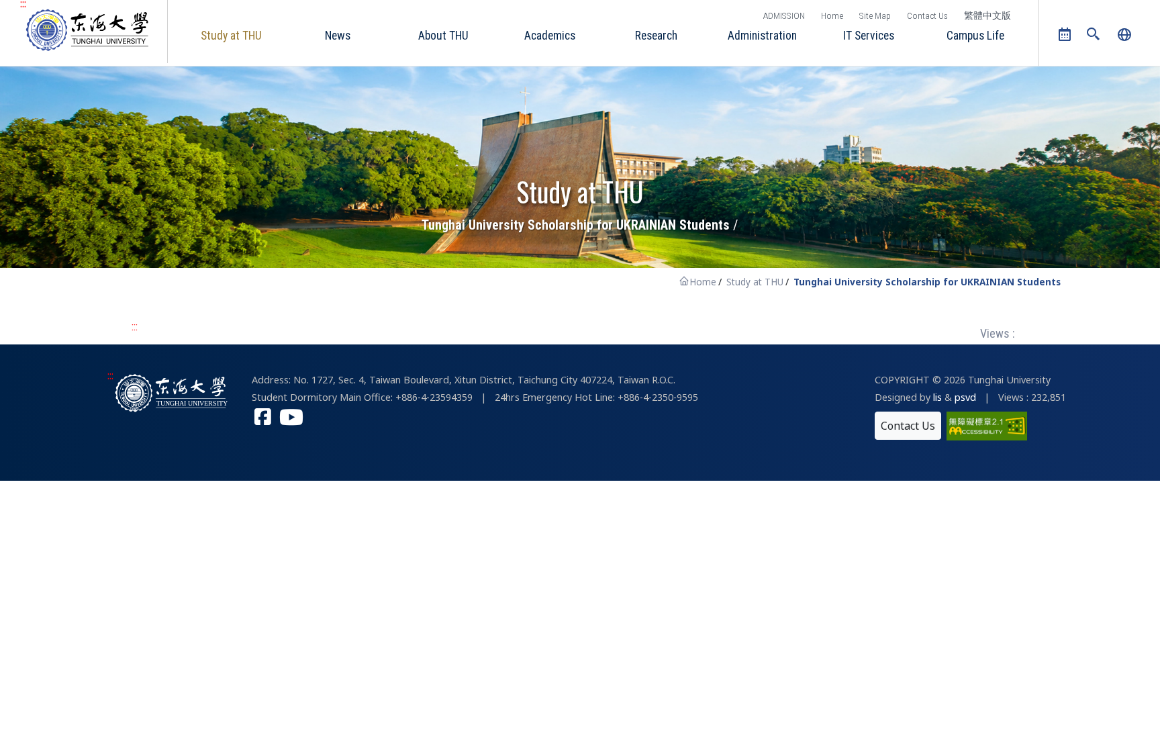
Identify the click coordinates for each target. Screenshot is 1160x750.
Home (832, 15)
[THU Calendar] (1065, 35)
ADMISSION (784, 15)
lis (937, 397)
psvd (965, 397)
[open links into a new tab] (987, 424)
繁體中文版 (987, 15)
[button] (1093, 35)
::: (135, 326)
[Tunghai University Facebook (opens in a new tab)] (262, 418)
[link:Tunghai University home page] (172, 392)
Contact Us (927, 15)
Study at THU (754, 281)
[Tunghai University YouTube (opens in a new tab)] (291, 418)
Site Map (875, 15)
